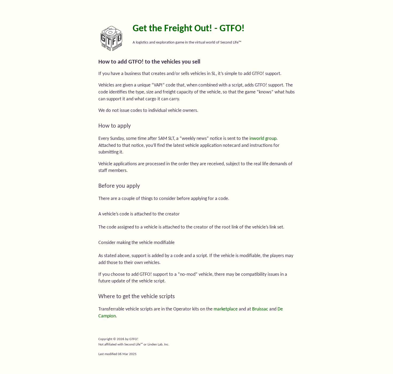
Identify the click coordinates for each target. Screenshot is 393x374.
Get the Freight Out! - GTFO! (189, 29)
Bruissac (260, 309)
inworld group (262, 138)
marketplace (226, 309)
